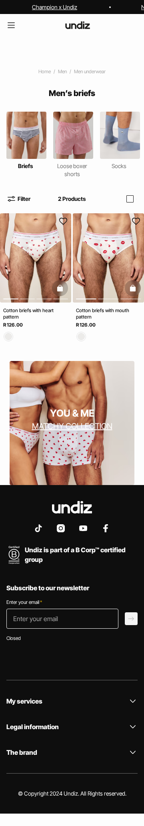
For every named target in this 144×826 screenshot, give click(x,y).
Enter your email (24, 602)
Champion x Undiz (54, 7)
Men (62, 71)
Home (44, 71)
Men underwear (90, 71)
